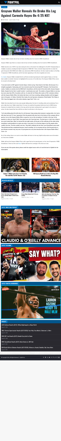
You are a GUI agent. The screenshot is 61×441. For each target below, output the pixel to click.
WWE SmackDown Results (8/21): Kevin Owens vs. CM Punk (17, 342)
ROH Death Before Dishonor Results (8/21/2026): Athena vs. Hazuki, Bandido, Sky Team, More (27, 347)
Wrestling (4, 7)
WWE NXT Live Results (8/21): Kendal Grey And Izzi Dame (17, 336)
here (20, 143)
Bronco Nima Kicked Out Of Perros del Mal (30, 194)
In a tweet (3, 77)
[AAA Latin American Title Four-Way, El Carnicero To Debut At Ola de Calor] (51, 187)
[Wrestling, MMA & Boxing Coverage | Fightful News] (11, 2)
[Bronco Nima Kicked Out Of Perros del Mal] (30, 187)
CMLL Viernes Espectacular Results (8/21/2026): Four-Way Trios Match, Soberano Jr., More (26, 330)
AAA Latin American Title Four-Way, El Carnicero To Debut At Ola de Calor (50, 195)
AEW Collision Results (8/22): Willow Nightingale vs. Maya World (19, 325)
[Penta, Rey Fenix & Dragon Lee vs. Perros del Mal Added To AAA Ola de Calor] (10, 187)
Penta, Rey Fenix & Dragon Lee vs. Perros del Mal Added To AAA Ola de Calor (9, 195)
